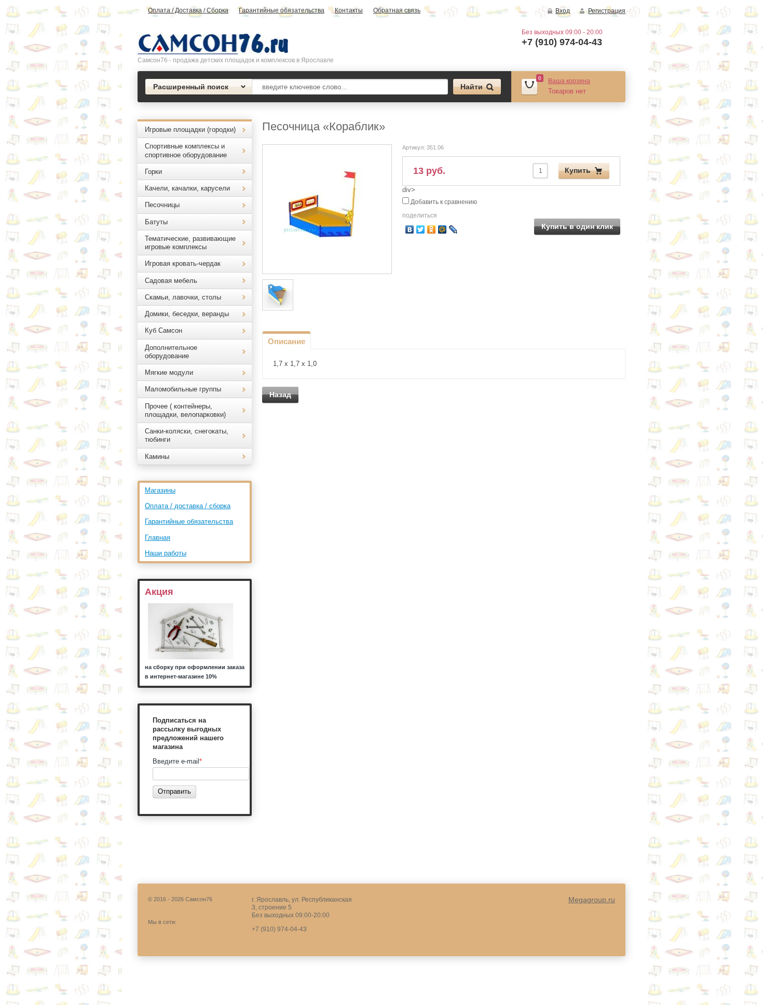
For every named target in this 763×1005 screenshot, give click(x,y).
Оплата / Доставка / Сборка (188, 10)
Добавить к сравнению (443, 202)
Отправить (174, 791)
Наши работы (165, 553)
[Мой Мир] (442, 229)
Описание (286, 341)
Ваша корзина (569, 81)
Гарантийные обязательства (281, 10)
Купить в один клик (577, 226)
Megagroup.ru (591, 899)
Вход (562, 11)
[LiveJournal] (453, 229)
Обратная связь (396, 10)
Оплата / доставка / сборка (187, 506)
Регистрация (606, 11)
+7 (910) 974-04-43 (562, 42)
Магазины (160, 490)
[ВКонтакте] (409, 229)
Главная (157, 537)
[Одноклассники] (431, 229)
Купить (578, 170)
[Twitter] (420, 229)
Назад (280, 394)
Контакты (349, 10)
